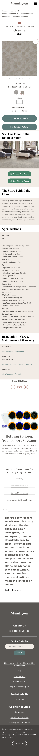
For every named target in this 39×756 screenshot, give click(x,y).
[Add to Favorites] (35, 41)
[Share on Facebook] (13, 387)
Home (4, 11)
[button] (35, 3)
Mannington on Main (19, 717)
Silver (24, 111)
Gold (14, 111)
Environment (19, 699)
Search (19, 653)
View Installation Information (13, 352)
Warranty (19, 479)
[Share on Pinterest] (26, 387)
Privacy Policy (19, 676)
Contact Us (19, 626)
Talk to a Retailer (21, 127)
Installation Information (19, 486)
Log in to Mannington (19, 687)
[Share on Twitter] (19, 387)
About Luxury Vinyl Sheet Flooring (19, 500)
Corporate (19, 712)
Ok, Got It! (19, 743)
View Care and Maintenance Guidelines (17, 364)
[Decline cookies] (34, 726)
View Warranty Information (12, 374)
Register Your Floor (19, 631)
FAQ (19, 671)
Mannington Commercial (19, 723)
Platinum (12, 13)
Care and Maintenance (19, 493)
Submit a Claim (19, 681)
